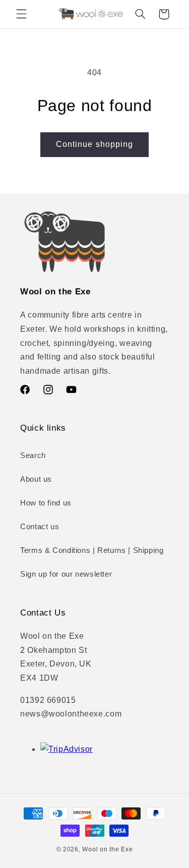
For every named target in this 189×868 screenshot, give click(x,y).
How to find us (46, 503)
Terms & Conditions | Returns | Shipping (92, 550)
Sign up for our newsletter (66, 574)
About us (36, 479)
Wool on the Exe (107, 849)
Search (33, 455)
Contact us (39, 527)
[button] (21, 14)
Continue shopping (94, 144)
